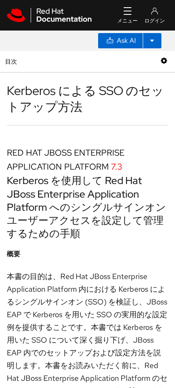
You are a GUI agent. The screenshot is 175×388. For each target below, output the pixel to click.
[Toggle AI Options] (152, 40)
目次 (12, 61)
